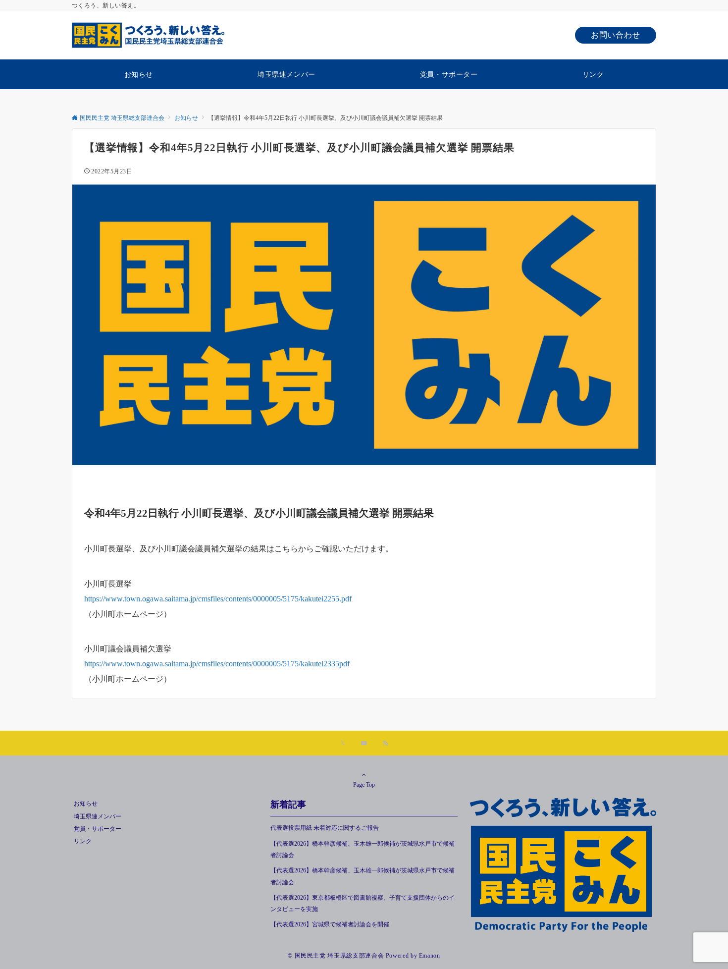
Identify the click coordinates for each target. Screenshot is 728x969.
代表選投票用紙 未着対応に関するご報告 (324, 828)
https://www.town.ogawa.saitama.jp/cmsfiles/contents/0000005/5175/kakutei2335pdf (217, 663)
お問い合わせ (615, 35)
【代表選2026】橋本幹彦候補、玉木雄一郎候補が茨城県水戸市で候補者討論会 (362, 850)
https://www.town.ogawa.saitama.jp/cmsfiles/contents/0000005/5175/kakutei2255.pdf (218, 598)
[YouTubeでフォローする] (364, 744)
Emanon (429, 956)
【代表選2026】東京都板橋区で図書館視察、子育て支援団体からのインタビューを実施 (362, 904)
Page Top (364, 785)
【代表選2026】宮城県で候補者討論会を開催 (332, 924)
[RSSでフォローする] (386, 744)
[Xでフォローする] (342, 744)
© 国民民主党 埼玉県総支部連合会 (336, 956)
